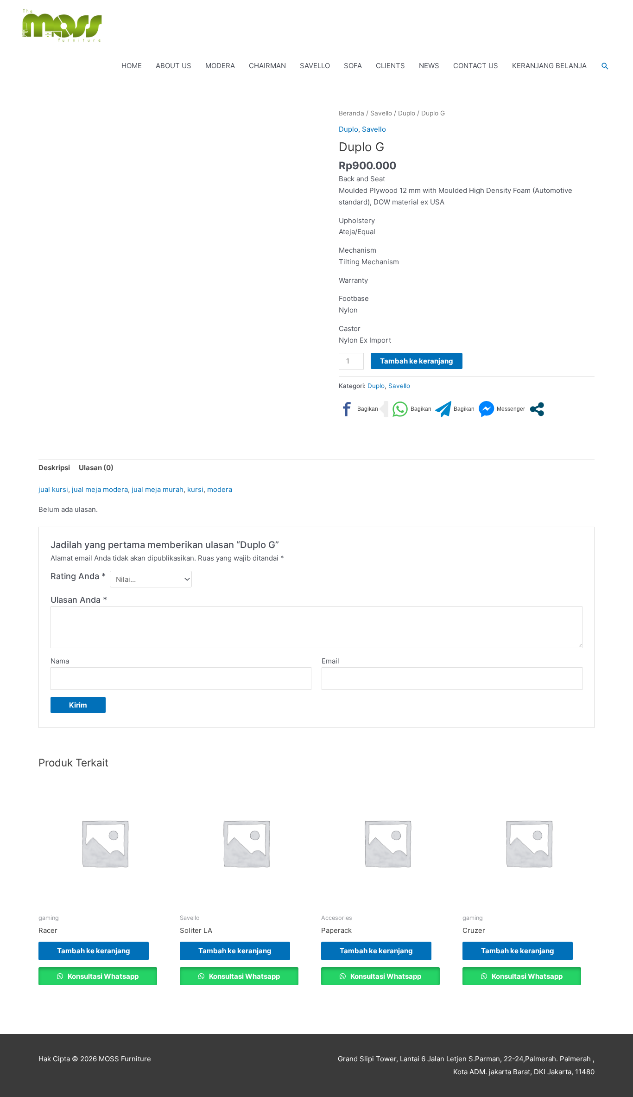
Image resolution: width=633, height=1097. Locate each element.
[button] (605, 66)
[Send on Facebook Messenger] (501, 409)
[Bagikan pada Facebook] (358, 409)
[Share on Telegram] (455, 409)
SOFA (353, 65)
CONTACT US (475, 65)
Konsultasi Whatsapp (102, 976)
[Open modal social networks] (537, 409)
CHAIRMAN (267, 65)
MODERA (220, 65)
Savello (381, 113)
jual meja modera (100, 489)
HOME (131, 65)
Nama (60, 661)
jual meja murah (158, 489)
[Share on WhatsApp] (411, 409)
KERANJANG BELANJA (549, 65)
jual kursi (53, 489)
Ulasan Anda (79, 600)
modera (219, 489)
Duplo (406, 113)
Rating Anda (78, 576)
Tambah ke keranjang (416, 361)
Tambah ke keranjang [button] (93, 950)
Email (330, 661)
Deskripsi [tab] (54, 467)
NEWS (429, 65)
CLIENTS (390, 65)
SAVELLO (315, 65)
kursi (195, 489)
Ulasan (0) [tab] (96, 467)
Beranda (351, 113)
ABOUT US (173, 65)
